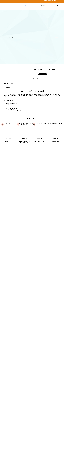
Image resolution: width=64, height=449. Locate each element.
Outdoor (5, 37)
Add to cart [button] (8, 145)
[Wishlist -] (57, 5)
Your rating (32, 442)
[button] (36, 77)
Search (54, 5)
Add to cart (42, 74)
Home (2, 1)
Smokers (15, 37)
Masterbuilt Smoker (20, 37)
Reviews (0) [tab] (13, 83)
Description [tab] (6, 83)
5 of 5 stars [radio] (33, 443)
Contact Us (12, 1)
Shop (5, 66)
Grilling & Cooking (10, 37)
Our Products (6, 1)
